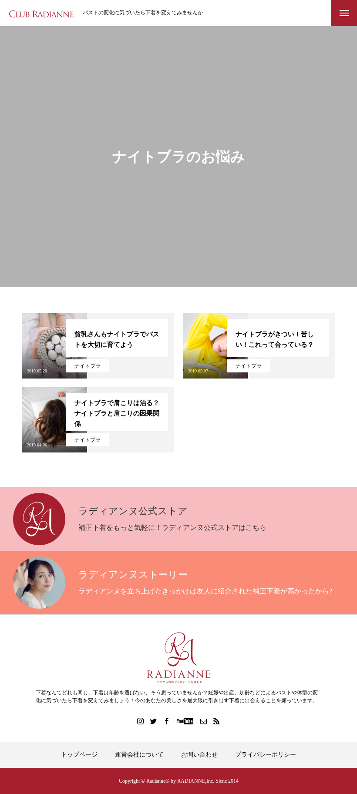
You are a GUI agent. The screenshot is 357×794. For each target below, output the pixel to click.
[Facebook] (166, 721)
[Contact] (203, 721)
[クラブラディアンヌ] (41, 13)
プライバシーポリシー (265, 754)
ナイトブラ (87, 366)
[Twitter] (153, 721)
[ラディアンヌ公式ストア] (178, 657)
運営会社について (139, 754)
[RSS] (216, 721)
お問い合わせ (199, 754)
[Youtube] (185, 721)
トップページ (79, 754)
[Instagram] (140, 721)
